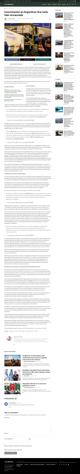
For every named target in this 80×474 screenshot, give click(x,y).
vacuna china (21, 331)
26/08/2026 (66, 92)
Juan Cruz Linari (12, 18)
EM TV (59, 4)
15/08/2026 (36, 387)
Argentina (54, 4)
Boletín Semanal (14, 1)
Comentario (7, 417)
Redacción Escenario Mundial (29, 361)
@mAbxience (30, 193)
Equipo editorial (20, 464)
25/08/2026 (66, 62)
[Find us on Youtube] (75, 1)
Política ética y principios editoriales (37, 464)
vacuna (16, 331)
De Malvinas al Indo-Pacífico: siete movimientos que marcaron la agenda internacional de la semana (13, 91)
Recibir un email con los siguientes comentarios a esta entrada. (18, 445)
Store (30, 1)
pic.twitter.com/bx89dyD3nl (37, 117)
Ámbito (18, 290)
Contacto (19, 1)
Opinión (49, 4)
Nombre (6, 433)
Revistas (64, 4)
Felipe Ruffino (26, 375)
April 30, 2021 (30, 120)
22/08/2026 (38, 361)
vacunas (36, 331)
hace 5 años (20, 403)
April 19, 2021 (29, 202)
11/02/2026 (66, 37)
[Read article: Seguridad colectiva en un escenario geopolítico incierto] (12, 388)
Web (30, 438)
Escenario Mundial (10, 8)
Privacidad (19, 465)
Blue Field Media (10, 466)
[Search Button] (75, 4)
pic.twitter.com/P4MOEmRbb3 (15, 139)
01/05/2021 (19, 18)
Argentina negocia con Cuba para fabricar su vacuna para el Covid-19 (30, 328)
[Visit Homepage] (9, 4)
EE (72, 4)
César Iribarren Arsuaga (28, 387)
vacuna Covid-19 (29, 331)
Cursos (23, 1)
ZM (67, 4)
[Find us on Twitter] (70, 1)
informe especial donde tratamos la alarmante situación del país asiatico (32, 246)
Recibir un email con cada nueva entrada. (13, 449)
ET (70, 4)
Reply (11, 406)
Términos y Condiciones (51, 464)
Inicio (5, 8)
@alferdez (14, 131)
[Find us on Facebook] (68, 1)
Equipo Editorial (7, 1)
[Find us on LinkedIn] (73, 1)
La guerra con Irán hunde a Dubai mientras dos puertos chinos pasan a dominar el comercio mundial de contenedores (69, 122)
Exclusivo (44, 4)
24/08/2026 (66, 21)
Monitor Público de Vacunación (43, 151)
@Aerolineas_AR (37, 133)
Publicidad (27, 1)
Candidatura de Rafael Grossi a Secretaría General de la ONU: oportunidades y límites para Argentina (14, 96)
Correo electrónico (8, 438)
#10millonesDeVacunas (37, 137)
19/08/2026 (32, 375)
